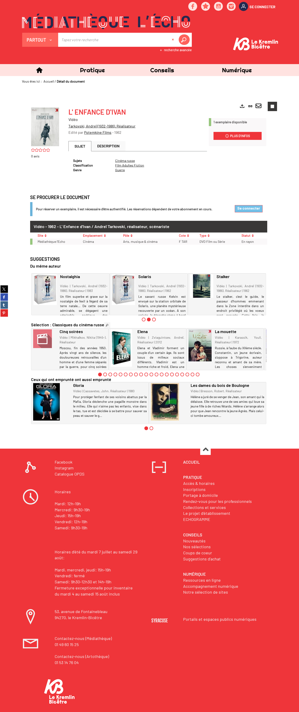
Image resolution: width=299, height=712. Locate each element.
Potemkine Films (97, 132)
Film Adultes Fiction (129, 165)
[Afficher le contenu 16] (177, 374)
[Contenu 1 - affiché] (100, 374)
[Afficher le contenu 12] (156, 374)
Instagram (64, 467)
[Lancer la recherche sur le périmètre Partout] (185, 40)
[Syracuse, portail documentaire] (106, 21)
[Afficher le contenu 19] (192, 374)
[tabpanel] (137, 165)
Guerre (120, 170)
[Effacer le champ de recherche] (173, 40)
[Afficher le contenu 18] (187, 374)
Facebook (63, 462)
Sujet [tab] (80, 146)
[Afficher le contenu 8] (136, 374)
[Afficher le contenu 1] (144, 319)
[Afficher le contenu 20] (197, 374)
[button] (92, 70)
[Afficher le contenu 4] (115, 374)
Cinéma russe (125, 161)
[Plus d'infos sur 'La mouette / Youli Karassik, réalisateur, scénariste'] (200, 345)
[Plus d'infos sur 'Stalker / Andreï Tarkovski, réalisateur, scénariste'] (201, 286)
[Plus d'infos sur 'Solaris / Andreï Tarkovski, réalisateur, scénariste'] (123, 289)
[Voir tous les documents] (107, 325)
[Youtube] (218, 6)
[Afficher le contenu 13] (162, 374)
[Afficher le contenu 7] (131, 374)
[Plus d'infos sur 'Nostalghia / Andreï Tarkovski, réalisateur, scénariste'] (45, 289)
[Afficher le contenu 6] (126, 374)
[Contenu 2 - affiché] (149, 319)
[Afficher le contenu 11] (151, 374)
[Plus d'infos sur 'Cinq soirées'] (44, 338)
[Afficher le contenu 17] (182, 374)
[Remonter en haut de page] (205, 450)
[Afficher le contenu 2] (105, 374)
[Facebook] (193, 6)
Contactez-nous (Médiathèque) (83, 638)
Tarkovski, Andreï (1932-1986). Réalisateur (101, 126)
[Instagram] (231, 6)
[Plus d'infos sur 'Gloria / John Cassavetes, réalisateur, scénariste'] (51, 402)
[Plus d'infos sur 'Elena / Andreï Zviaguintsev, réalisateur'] (122, 348)
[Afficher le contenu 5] (120, 374)
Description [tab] (108, 146)
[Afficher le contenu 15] (172, 374)
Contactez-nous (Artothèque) (82, 656)
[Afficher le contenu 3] (154, 319)
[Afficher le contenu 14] (167, 374)
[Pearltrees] (206, 6)
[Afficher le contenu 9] (141, 374)
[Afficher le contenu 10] (146, 374)
